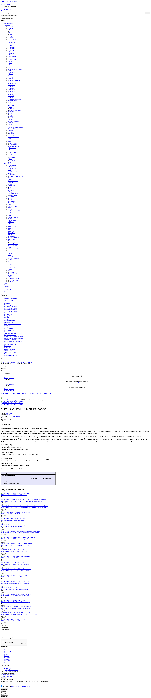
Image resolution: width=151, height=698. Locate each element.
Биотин (11, 74)
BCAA (11, 31)
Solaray (10, 259)
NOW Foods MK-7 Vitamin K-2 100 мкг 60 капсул (15, 608)
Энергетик (7, 346)
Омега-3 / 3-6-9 (13, 143)
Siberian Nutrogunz (13, 258)
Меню (2, 20)
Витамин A (11, 78)
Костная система (9, 330)
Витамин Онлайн (14, 278)
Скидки (6, 286)
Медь (9, 138)
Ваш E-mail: (5, 629)
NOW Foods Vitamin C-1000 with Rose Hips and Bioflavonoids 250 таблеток (23, 501)
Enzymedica (12, 192)
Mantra (10, 218)
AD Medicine (13, 167)
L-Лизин (10, 45)
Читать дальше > (9, 378)
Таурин (11, 154)
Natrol (11, 225)
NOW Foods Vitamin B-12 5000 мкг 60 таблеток (15, 583)
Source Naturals (12, 263)
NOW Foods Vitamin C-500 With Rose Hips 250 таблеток (17, 539)
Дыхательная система (10, 320)
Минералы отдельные (10, 311)
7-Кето (11, 28)
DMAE (10, 36)
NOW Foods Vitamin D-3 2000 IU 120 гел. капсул (15, 602)
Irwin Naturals (12, 204)
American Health (12, 168)
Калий (11, 118)
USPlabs (10, 275)
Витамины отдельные (10, 308)
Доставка (7, 285)
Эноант (11, 281)
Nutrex (10, 241)
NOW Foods (11, 239)
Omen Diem (12, 242)
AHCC (11, 30)
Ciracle (10, 184)
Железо (11, 108)
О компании (8, 289)
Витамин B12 (12, 83)
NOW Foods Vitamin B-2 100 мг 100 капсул (13, 576)
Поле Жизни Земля (14, 280)
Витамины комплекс (10, 306)
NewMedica (11, 236)
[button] (5, 3)
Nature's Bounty (12, 229)
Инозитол (11, 111)
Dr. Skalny (11, 190)
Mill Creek (11, 222)
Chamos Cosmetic (13, 181)
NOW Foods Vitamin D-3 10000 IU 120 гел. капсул (15, 545)
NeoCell (10, 234)
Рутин (9, 149)
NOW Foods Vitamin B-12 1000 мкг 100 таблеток (15, 595)
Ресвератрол (12, 148)
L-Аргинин (12, 39)
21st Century (12, 165)
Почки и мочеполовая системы (13, 336)
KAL (10, 209)
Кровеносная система (10, 355)
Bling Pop (12, 174)
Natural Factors (12, 226)
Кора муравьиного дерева (15, 127)
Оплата (6, 283)
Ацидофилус (11, 72)
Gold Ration (11, 196)
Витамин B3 (11, 86)
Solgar (9, 261)
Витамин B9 (11, 91)
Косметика (7, 347)
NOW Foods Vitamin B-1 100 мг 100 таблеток (14, 495)
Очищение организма (10, 333)
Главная (3, 400)
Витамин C (11, 93)
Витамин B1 (11, 81)
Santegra (10, 255)
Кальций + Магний (13, 121)
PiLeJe (9, 250)
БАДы (6, 649)
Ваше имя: (4, 627)
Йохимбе (10, 116)
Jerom (9, 207)
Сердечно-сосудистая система (13, 341)
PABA (10, 63)
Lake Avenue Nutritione (15, 211)
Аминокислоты (8, 303)
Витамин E (11, 96)
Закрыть (3, 678)
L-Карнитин (11, 42)
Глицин (10, 102)
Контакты (7, 291)
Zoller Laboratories (14, 277)
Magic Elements (13, 217)
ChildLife (10, 182)
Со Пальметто (12, 152)
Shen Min (10, 256)
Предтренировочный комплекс (13, 338)
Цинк (9, 162)
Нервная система (9, 331)
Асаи (9, 70)
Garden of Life (13, 195)
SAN (10, 253)
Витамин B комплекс (14, 80)
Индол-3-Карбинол (15, 110)
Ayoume (10, 173)
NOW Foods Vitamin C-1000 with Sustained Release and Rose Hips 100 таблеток (24, 507)
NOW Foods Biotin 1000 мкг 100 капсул (12, 526)
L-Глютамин (11, 41)
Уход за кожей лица (10, 352)
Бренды (7, 163)
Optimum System (12, 245)
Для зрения (7, 317)
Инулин (10, 113)
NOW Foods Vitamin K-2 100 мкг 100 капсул (14, 551)
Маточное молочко (13, 137)
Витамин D (11, 94)
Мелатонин (11, 140)
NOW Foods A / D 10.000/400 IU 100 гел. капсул (15, 564)
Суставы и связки (9, 342)
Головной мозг (8, 322)
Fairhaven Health (13, 193)
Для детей (7, 316)
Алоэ (10, 67)
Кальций (10, 119)
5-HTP (11, 26)
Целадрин (12, 160)
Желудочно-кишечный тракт (12, 324)
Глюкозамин (11, 104)
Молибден (11, 141)
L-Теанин (10, 52)
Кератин (10, 122)
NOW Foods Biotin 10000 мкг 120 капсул (13, 621)
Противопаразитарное (10, 339)
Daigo (10, 187)
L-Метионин (11, 47)
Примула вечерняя (13, 146)
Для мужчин (8, 313)
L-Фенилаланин (12, 56)
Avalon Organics (12, 171)
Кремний (10, 130)
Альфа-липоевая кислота (15, 69)
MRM (9, 223)
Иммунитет (7, 325)
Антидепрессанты (9, 300)
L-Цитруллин (12, 59)
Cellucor (10, 179)
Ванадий (11, 77)
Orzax (9, 247)
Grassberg (10, 198)
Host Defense (11, 201)
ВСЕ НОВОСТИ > (9, 390)
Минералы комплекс (10, 309)
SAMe (10, 64)
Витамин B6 (11, 89)
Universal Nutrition (13, 274)
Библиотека (7, 288)
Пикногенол (13, 144)
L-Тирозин (11, 53)
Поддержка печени (10, 335)
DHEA (11, 34)
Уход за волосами (9, 354)
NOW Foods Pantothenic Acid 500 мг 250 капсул (15, 513)
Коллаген (10, 126)
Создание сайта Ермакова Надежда (8, 675)
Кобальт (10, 124)
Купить (3, 368)
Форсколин (12, 157)
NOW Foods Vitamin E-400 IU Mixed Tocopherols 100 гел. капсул (20, 532)
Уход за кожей (8, 350)
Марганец (11, 135)
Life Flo (10, 215)
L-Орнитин (11, 48)
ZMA (10, 66)
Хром (10, 159)
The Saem (12, 267)
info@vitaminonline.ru (11, 670)
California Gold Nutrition (16, 176)
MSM (10, 61)
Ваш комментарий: (7, 638)
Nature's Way (11, 231)
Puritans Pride (11, 252)
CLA (10, 33)
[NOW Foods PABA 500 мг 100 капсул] (12, 403)
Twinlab (10, 270)
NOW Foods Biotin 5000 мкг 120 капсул (12, 520)
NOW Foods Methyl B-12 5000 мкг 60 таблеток (14, 589)
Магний (11, 133)
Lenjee (9, 212)
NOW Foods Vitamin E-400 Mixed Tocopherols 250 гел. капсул (19, 614)
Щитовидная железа (10, 344)
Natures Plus (11, 233)
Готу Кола (11, 105)
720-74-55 (6, 9)
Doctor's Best (11, 189)
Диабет (6, 319)
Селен (11, 151)
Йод (10, 115)
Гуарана (10, 107)
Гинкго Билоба (12, 100)
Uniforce (11, 272)
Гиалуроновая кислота (15, 99)
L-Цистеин (11, 58)
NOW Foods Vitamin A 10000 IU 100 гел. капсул (15, 558)
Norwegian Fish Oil (13, 237)
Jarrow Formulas (13, 206)
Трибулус (10, 155)
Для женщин (8, 314)
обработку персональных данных (21, 686)
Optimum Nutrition (13, 244)
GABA (11, 37)
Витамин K (11, 97)
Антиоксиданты (9, 302)
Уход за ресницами (9, 349)
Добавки (7, 25)
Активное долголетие (10, 298)
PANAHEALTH (13, 248)
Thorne (10, 269)
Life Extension (12, 214)
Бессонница (7, 305)
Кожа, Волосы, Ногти (10, 327)
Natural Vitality (12, 228)
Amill (9, 170)
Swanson (10, 266)
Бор (9, 75)
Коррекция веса (9, 328)
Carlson (10, 178)
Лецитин (11, 132)
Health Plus (12, 200)
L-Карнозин (11, 44)
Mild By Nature (12, 220)
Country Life (11, 185)
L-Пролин (11, 50)
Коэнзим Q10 (12, 129)
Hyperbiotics (11, 203)
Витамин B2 (11, 85)
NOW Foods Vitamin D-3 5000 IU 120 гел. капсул (15, 570)
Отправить (4, 646)
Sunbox (10, 264)
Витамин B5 (11, 88)
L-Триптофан (12, 55)
